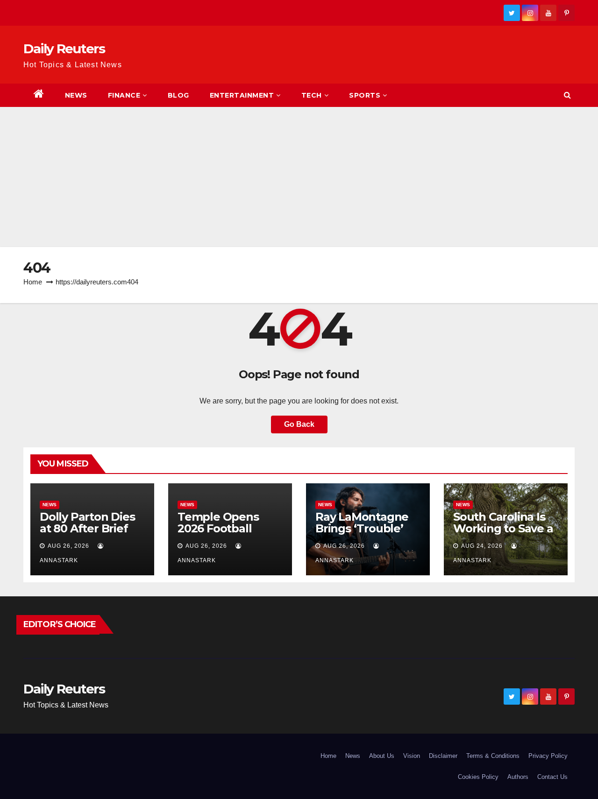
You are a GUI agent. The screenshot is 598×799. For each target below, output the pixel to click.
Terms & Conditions (493, 755)
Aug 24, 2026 (482, 546)
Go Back (299, 424)
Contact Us (552, 776)
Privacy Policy (548, 755)
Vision (411, 755)
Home (32, 282)
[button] (567, 95)
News (76, 95)
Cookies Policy (478, 776)
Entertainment (242, 95)
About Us (381, 755)
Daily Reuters (64, 49)
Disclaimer (443, 755)
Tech (311, 95)
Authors (517, 776)
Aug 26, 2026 (68, 546)
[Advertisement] (299, 177)
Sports (364, 95)
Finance (124, 95)
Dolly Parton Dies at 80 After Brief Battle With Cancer (92, 528)
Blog (178, 95)
